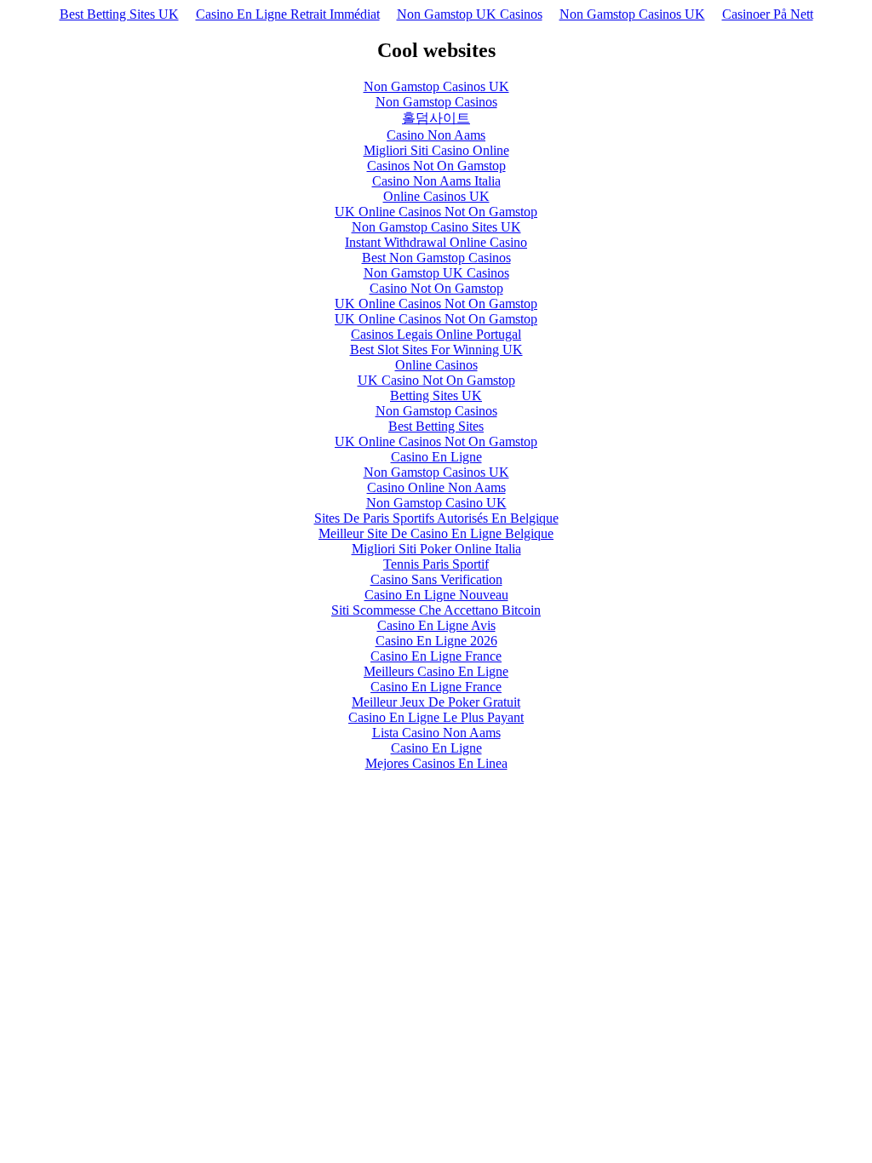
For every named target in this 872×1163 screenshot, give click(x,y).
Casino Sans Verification (436, 579)
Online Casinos (436, 365)
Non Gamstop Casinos (436, 102)
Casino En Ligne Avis (436, 625)
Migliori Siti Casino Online (436, 150)
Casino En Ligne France (436, 656)
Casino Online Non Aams (436, 487)
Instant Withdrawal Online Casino (436, 242)
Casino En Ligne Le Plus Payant (436, 717)
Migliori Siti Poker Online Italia (436, 548)
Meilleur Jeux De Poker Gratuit (436, 702)
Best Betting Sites (436, 426)
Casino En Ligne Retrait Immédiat (288, 14)
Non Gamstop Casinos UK (632, 14)
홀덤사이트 (436, 118)
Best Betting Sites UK (119, 14)
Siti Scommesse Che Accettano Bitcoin (436, 610)
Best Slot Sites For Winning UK (436, 349)
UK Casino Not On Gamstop (436, 380)
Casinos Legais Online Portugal (436, 334)
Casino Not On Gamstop (436, 288)
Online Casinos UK (436, 196)
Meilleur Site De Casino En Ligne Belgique (436, 533)
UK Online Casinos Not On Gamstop (436, 211)
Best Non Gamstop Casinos (436, 257)
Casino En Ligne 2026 (436, 640)
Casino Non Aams (436, 135)
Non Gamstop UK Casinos (469, 14)
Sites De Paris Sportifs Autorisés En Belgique (436, 518)
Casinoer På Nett (767, 14)
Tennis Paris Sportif (436, 564)
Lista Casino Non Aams (436, 732)
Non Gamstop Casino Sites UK (436, 227)
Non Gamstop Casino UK (436, 503)
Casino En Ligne (436, 457)
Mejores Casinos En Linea (436, 763)
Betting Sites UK (436, 395)
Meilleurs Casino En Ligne (436, 671)
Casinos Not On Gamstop (436, 165)
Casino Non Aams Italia (436, 181)
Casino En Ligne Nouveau (436, 594)
